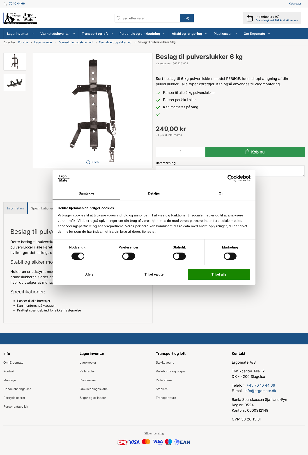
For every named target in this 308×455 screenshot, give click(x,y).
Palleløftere (164, 380)
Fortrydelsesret (14, 397)
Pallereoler (87, 371)
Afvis (89, 274)
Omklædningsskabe (94, 389)
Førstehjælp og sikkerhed (115, 42)
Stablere (162, 389)
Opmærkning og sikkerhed (76, 42)
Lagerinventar (43, 42)
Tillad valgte (154, 274)
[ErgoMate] (20, 18)
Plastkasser (88, 380)
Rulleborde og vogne (171, 371)
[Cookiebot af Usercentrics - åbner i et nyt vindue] (231, 178)
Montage (9, 380)
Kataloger (295, 3)
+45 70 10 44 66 (260, 385)
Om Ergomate (13, 362)
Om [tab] (221, 193)
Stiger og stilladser (93, 397)
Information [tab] (15, 208)
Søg (186, 18)
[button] (20, 33)
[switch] (128, 256)
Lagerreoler (88, 362)
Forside (23, 42)
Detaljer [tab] (154, 193)
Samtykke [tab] (86, 193)
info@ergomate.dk (260, 390)
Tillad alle (218, 274)
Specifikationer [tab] (42, 208)
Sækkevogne (165, 362)
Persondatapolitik (15, 406)
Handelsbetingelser (17, 389)
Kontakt (8, 371)
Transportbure (166, 397)
